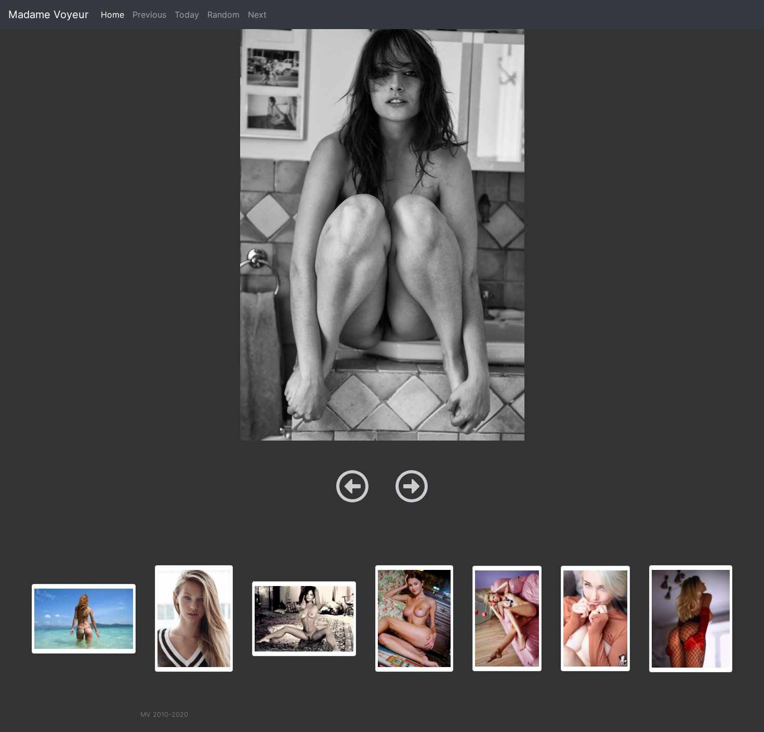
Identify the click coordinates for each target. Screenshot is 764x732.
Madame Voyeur (48, 14)
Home (114, 14)
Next (257, 14)
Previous (149, 14)
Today (187, 14)
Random (223, 14)
